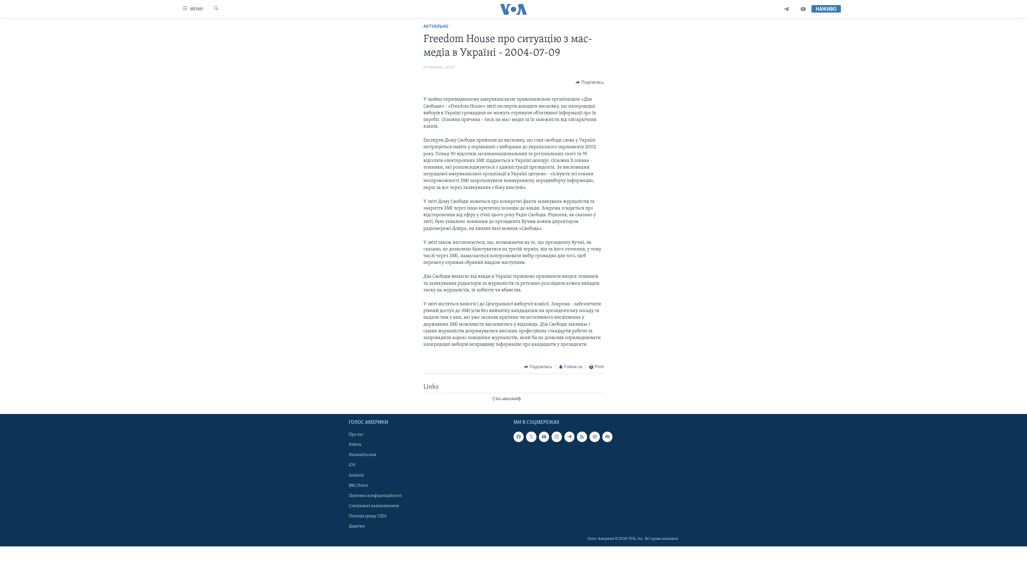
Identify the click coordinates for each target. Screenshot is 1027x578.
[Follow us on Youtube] (544, 437)
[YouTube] (803, 9)
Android (356, 475)
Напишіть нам (362, 455)
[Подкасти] (594, 437)
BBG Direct (358, 486)
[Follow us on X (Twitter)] (531, 437)
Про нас (356, 434)
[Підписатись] (607, 437)
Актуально (436, 26)
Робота (355, 445)
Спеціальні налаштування (374, 506)
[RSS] (582, 437)
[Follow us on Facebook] (519, 437)
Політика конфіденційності (375, 496)
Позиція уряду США (367, 516)
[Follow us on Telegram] (569, 437)
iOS (352, 465)
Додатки (357, 526)
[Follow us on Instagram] (556, 437)
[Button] (590, 82)
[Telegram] (786, 9)
